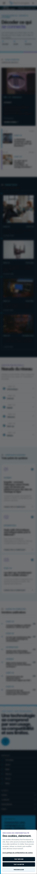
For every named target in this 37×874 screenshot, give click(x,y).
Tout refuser (18, 859)
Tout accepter (19, 864)
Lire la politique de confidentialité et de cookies (18, 852)
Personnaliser (19, 869)
